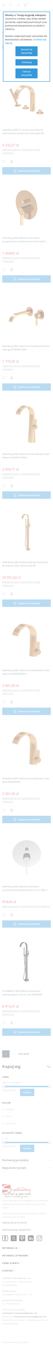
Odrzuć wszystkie (26, 73)
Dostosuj (27, 62)
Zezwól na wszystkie (26, 51)
